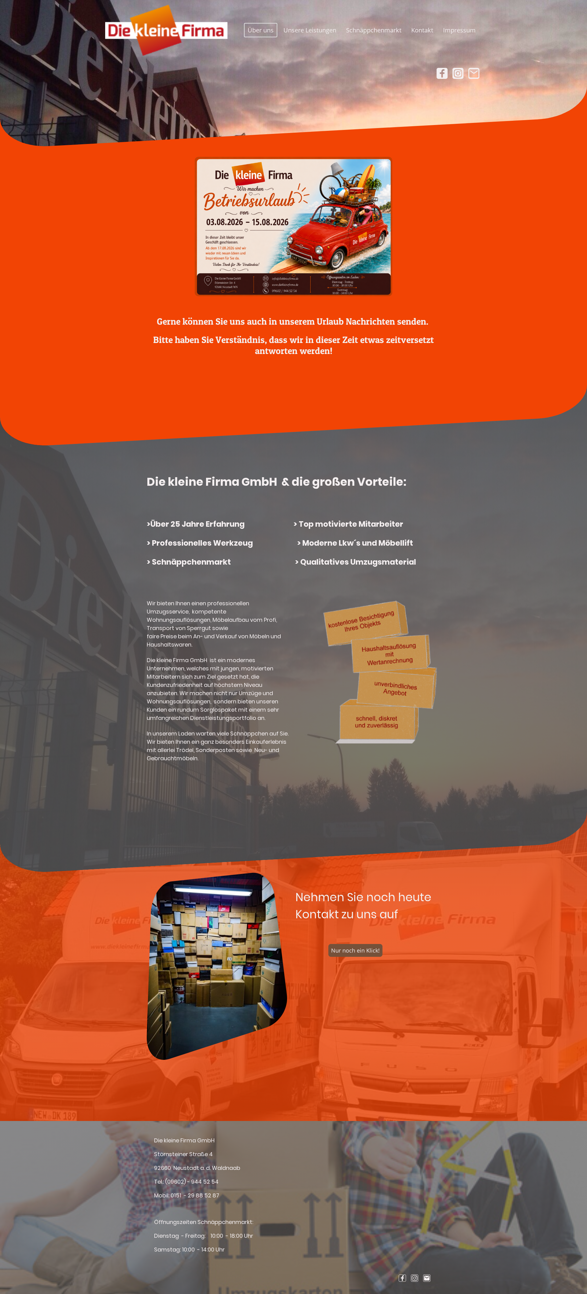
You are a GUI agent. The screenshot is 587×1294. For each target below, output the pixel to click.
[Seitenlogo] (166, 30)
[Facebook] (442, 73)
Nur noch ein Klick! (355, 950)
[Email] (473, 73)
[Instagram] (457, 73)
